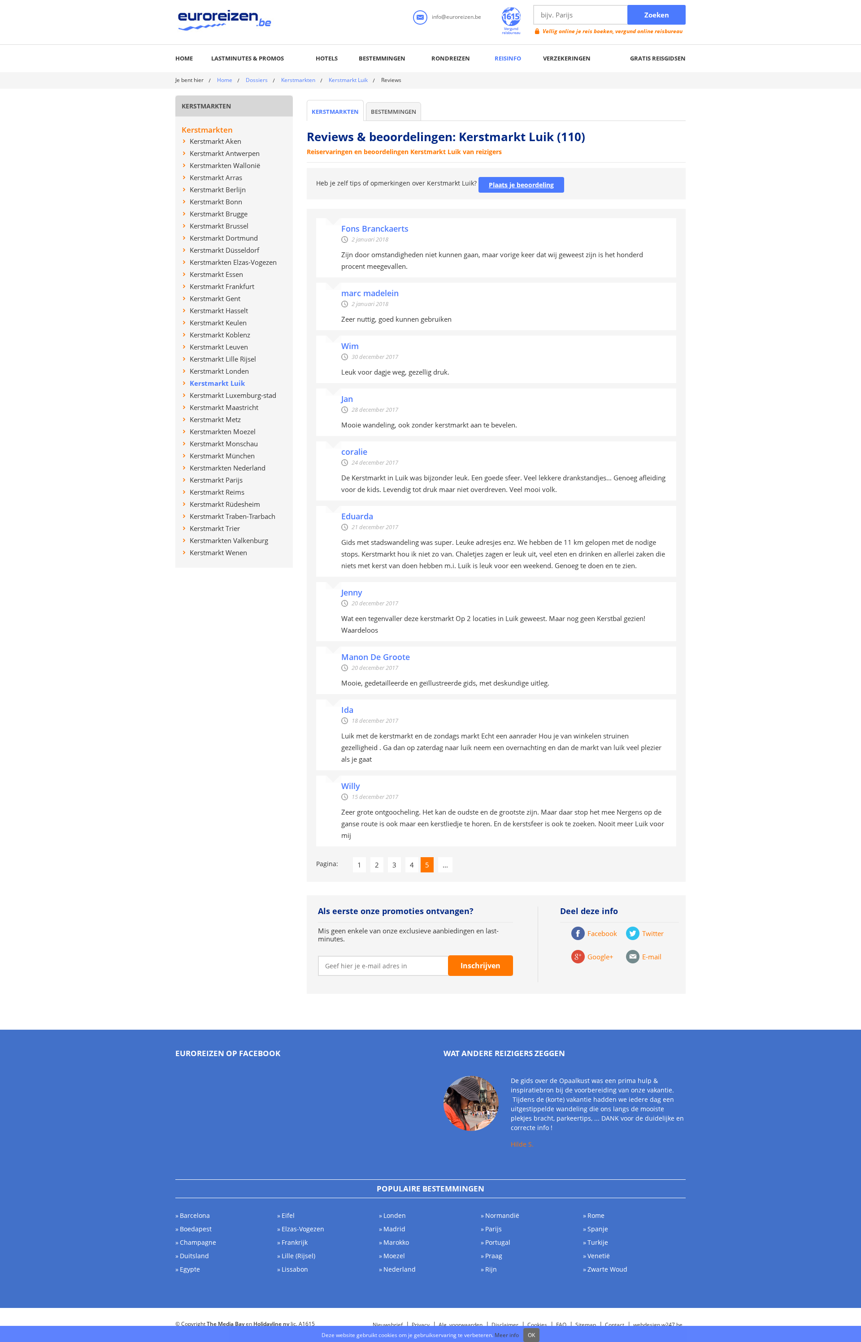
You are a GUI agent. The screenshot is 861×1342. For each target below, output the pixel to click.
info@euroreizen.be (456, 17)
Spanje (597, 1229)
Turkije (597, 1242)
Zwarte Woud (607, 1269)
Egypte (190, 1269)
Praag (493, 1255)
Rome (595, 1215)
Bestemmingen (382, 58)
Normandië (502, 1215)
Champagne (198, 1242)
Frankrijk (295, 1242)
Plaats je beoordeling (521, 185)
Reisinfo (508, 58)
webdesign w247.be (658, 1325)
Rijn (491, 1269)
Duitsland (194, 1255)
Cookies (537, 1325)
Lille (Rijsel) (298, 1255)
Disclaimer (504, 1325)
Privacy (421, 1325)
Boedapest (196, 1229)
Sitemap (585, 1325)
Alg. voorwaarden (461, 1325)
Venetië (598, 1255)
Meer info (507, 1335)
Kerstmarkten (298, 80)
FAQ (561, 1325)
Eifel (288, 1215)
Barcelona (195, 1215)
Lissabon (295, 1269)
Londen (394, 1215)
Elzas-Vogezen (303, 1229)
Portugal (497, 1242)
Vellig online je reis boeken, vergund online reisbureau (613, 31)
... (445, 864)
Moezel (394, 1255)
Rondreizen (450, 58)
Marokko (396, 1242)
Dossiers (257, 80)
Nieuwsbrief (388, 1325)
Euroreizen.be (225, 22)
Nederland (399, 1269)
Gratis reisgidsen (658, 58)
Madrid (394, 1229)
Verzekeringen (567, 58)
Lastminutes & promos (247, 58)
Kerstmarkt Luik (348, 80)
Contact (614, 1325)
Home (184, 58)
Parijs (493, 1229)
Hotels (327, 58)
